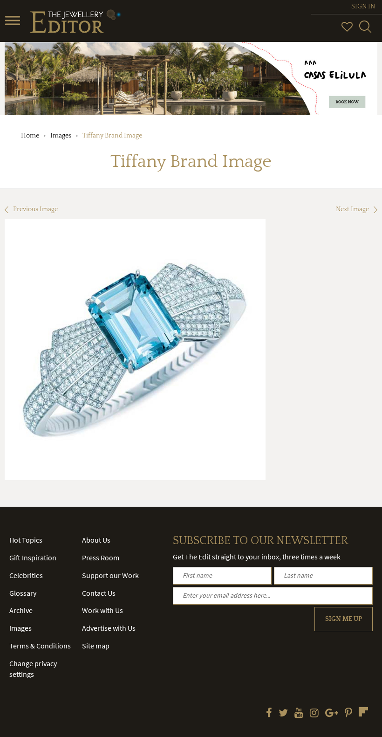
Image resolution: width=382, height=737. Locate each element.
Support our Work (110, 575)
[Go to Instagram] (314, 714)
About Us (96, 539)
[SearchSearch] (365, 30)
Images (60, 135)
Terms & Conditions (40, 645)
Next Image (352, 209)
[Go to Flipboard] (363, 711)
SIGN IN (363, 6)
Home (30, 135)
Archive (21, 610)
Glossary (22, 593)
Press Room (100, 557)
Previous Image (35, 209)
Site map (95, 645)
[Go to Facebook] (269, 714)
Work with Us (102, 610)
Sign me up (343, 619)
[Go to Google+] (331, 714)
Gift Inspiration (32, 557)
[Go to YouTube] (298, 714)
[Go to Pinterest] (348, 714)
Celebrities (26, 575)
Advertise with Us (109, 628)
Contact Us (99, 593)
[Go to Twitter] (283, 714)
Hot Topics (25, 539)
